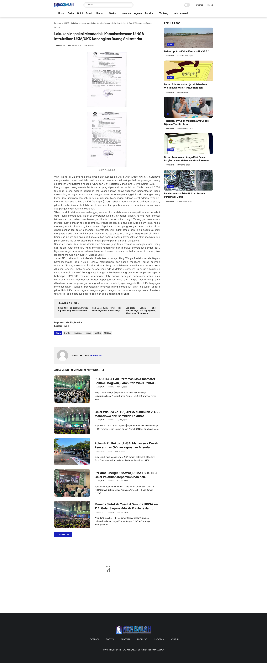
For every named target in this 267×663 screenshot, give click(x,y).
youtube (175, 639)
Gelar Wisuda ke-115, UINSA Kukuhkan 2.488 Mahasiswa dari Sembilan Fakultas (127, 414)
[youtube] (208, 13)
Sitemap (199, 5)
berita (67, 333)
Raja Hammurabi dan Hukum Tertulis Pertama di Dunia (185, 195)
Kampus (126, 13)
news (88, 333)
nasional (78, 333)
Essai (89, 13)
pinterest (142, 639)
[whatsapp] (67, 340)
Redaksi (149, 13)
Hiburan (99, 13)
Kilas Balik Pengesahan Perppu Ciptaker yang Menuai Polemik (73, 309)
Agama (138, 13)
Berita (71, 13)
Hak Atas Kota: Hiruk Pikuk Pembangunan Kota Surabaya (107, 309)
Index (210, 5)
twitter (110, 639)
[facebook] (195, 13)
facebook (94, 639)
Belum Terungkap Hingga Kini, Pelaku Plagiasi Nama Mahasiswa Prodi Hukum (186, 159)
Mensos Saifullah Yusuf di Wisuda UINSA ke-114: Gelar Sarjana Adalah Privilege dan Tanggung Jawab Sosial (127, 506)
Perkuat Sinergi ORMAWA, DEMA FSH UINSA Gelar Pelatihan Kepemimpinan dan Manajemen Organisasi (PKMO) (126, 475)
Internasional (181, 13)
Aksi (110, 451)
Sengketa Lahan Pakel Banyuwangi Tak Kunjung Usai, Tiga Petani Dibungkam (141, 310)
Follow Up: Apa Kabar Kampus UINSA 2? (186, 51)
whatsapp (125, 639)
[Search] (130, 5)
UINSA (66, 23)
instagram (159, 639)
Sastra (112, 13)
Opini (80, 13)
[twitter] (199, 13)
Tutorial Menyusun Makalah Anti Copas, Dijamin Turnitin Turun (186, 122)
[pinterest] (73, 340)
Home (61, 13)
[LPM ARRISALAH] (64, 6)
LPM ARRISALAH (130, 650)
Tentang (163, 13)
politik (98, 333)
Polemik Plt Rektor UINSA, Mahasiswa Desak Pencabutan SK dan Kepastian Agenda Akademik (126, 445)
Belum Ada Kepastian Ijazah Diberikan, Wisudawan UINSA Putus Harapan (185, 86)
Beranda (57, 23)
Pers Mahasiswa (156, 650)
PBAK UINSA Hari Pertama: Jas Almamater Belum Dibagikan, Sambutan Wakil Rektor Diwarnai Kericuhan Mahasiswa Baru (125, 381)
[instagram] (204, 13)
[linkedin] (78, 340)
